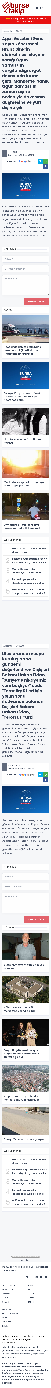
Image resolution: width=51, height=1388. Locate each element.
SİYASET (31, 1285)
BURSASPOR (7, 1289)
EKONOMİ (6, 1293)
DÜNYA (31, 1297)
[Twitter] (27, 1277)
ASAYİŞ (19, 31)
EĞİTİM (31, 1293)
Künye (15, 1336)
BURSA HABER (8, 1285)
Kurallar (41, 1336)
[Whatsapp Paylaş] (45, 161)
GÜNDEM (20, 646)
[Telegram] (45, 1277)
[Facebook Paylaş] (45, 166)
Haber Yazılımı (9, 1270)
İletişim (5, 1336)
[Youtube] (41, 1277)
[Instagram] (36, 1277)
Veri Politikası (8, 1342)
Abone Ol (11, 161)
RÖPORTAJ (7, 1321)
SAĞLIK (31, 1302)
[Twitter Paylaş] (40, 161)
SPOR (30, 1289)
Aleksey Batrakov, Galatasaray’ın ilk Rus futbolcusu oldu (25, 20)
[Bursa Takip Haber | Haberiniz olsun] (15, 8)
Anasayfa (7, 31)
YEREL (4, 1317)
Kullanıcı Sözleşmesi (21, 1339)
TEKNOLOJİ (7, 1309)
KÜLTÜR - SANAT (10, 1313)
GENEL (5, 1326)
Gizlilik (5, 1339)
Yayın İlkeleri (28, 1336)
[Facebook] (31, 1277)
